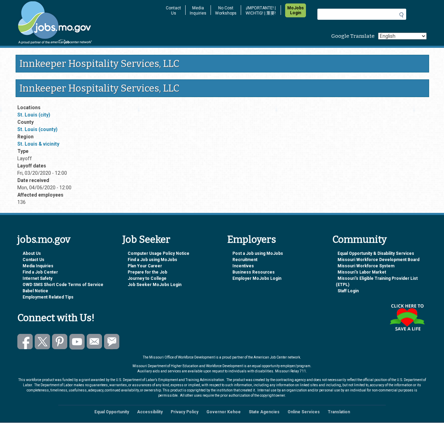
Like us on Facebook (25, 341)
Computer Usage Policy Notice (158, 253)
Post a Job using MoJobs (257, 253)
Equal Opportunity (111, 411)
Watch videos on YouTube (77, 341)
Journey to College (147, 278)
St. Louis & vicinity (38, 144)
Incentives (243, 266)
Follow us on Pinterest (60, 341)
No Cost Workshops (226, 11)
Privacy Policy (184, 411)
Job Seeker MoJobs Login (154, 284)
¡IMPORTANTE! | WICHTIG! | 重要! (261, 11)
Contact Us (173, 11)
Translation (339, 411)
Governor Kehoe (223, 411)
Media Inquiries (198, 11)
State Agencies (264, 411)
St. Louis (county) (37, 129)
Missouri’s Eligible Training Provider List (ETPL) (377, 281)
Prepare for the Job (147, 272)
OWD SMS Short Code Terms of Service (63, 284)
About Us (32, 253)
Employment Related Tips (48, 297)
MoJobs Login (295, 10)
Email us (94, 341)
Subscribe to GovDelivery (112, 341)
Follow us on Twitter (42, 341)
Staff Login (348, 290)
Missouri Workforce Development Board (378, 259)
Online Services (304, 411)
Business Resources (253, 272)
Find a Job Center (40, 272)
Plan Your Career (145, 266)
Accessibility (150, 411)
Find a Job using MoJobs (152, 259)
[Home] (86, 23)
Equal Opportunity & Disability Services (376, 253)
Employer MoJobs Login (256, 278)
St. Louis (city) (33, 115)
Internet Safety (37, 278)
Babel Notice (35, 290)
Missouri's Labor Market (362, 272)
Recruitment (244, 259)
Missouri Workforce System (366, 266)
